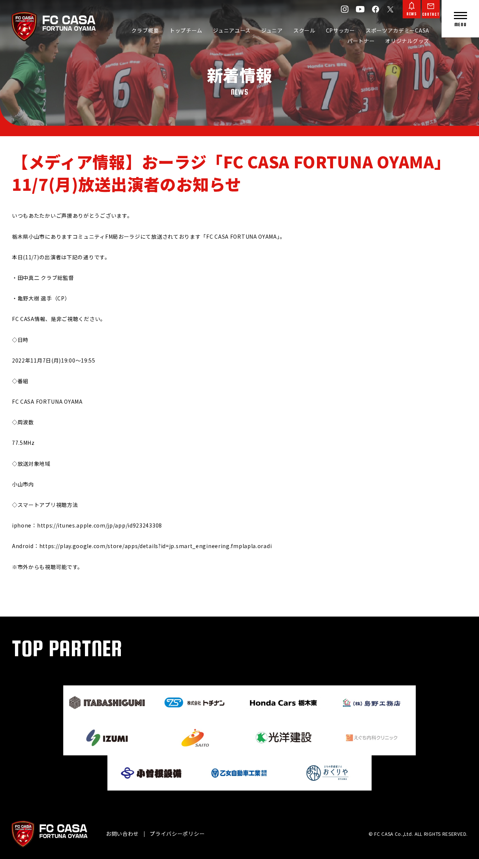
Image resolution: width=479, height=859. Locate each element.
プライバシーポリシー (177, 833)
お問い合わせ (122, 833)
